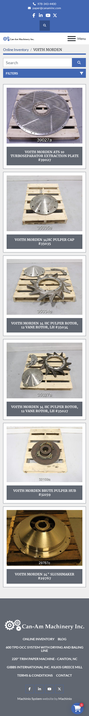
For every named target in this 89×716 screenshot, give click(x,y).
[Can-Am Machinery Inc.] (44, 625)
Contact (64, 675)
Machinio (65, 699)
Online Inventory (38, 639)
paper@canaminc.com (46, 8)
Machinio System (29, 699)
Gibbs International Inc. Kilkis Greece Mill (44, 667)
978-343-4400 (46, 4)
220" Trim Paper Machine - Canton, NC (44, 659)
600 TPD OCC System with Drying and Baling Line (44, 648)
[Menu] (71, 38)
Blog (62, 639)
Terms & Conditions (35, 675)
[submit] (79, 62)
